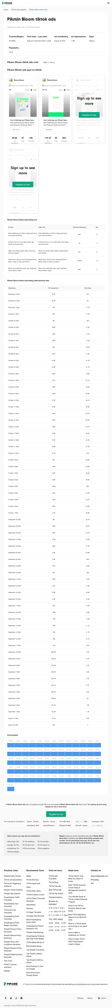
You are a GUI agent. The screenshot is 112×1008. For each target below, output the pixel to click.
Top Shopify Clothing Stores (34, 961)
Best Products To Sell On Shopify (34, 967)
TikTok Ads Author (56, 893)
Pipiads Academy (55, 897)
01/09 (51, 930)
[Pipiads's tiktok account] (16, 998)
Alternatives (31, 904)
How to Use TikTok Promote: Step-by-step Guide (77, 908)
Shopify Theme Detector (13, 889)
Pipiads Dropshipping (34, 932)
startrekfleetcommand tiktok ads (51, 825)
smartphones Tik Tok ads (14, 848)
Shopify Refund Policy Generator (12, 936)
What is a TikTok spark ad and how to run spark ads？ (77, 926)
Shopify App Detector (12, 893)
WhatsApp (95, 879)
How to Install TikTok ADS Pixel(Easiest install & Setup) (76, 941)
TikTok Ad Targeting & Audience (12, 884)
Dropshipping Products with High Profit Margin (35, 937)
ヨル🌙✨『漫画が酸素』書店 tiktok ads (84, 821)
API (92, 883)
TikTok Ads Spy (32, 879)
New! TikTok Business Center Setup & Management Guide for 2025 (77, 889)
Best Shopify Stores (34, 946)
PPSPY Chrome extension (10, 965)
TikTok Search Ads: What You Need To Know (76, 878)
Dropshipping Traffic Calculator (12, 898)
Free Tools (8, 960)
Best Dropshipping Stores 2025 (33, 920)
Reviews (29, 908)
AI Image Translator (33, 912)
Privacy (80, 998)
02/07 (51, 923)
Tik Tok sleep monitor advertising (45, 845)
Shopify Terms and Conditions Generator (12, 943)
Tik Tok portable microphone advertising (45, 841)
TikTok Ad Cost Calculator (10, 911)
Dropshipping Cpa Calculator (11, 904)
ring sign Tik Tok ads (14, 845)
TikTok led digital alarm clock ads (14, 852)
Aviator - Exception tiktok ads (35, 821)
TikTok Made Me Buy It (35, 942)
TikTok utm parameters (13, 879)
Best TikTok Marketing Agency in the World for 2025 (77, 917)
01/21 (51, 926)
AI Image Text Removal (35, 916)
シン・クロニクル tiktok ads (100, 825)
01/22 (63, 923)
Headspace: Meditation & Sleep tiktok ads (100, 821)
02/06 (57, 923)
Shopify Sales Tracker (12, 876)
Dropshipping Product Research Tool (34, 927)
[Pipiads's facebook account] (5, 998)
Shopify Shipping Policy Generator (13, 955)
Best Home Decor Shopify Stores (33, 973)
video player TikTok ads (14, 841)
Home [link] (6, 9)
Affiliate (7, 971)
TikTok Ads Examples (53, 877)
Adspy (28, 876)
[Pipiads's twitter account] (11, 998)
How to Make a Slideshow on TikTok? (77, 933)
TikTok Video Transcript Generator (35, 899)
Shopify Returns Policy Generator (13, 949)
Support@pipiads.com (99, 876)
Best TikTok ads (55, 889)
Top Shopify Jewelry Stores (34, 954)
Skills (28, 887)
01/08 (57, 930)
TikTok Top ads (55, 886)
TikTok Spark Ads (33, 883)
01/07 (63, 930)
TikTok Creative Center (35, 894)
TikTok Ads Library (33, 891)
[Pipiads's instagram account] (21, 998)
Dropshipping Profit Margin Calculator (11, 923)
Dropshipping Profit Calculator (11, 917)
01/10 (63, 926)
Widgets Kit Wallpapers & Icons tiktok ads (67, 825)
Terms (89, 998)
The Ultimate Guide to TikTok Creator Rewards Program (77, 899)
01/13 (57, 926)
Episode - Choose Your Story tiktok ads (51, 821)
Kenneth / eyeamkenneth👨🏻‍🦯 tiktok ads (84, 825)
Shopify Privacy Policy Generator (12, 930)
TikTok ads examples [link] (18, 9)
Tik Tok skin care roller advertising (30, 845)
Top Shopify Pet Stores (35, 950)
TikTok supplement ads (45, 848)
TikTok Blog (53, 882)
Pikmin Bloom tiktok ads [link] (38, 9)
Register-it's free (89, 114)
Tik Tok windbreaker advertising (30, 841)
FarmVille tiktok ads (66, 821)
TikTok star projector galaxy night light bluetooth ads (30, 848)
